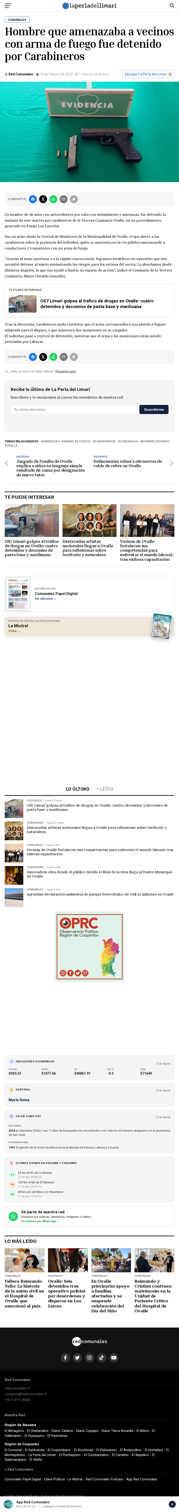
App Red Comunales (141, 1479)
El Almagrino (14, 1431)
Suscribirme (154, 409)
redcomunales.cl (17, 1388)
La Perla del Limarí (42, 1455)
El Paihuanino (106, 1450)
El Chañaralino (37, 1431)
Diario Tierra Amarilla (117, 1431)
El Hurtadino (154, 1450)
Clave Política (54, 1479)
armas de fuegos (76, 441)
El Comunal (13, 1450)
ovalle (12, 445)
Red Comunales (21, 74)
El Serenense (35, 1450)
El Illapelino (140, 1455)
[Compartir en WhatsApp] (53, 199)
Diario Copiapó (87, 1431)
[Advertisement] (89, 673)
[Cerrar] (172, 1504)
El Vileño (36, 1460)
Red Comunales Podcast (104, 1479)
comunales (129, 441)
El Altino (143, 1431)
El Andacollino (130, 1450)
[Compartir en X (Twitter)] (43, 199)
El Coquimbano (59, 1450)
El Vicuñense (83, 1450)
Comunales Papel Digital (23, 1479)
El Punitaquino (70, 1455)
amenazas (50, 441)
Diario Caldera (62, 1431)
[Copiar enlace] (74, 199)
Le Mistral (75, 1479)
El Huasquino (34, 1436)
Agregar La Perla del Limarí (146, 74)
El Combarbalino (96, 1455)
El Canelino (120, 1455)
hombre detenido (155, 441)
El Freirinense (57, 1436)
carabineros (105, 441)
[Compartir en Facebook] (33, 199)
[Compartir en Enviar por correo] (64, 199)
